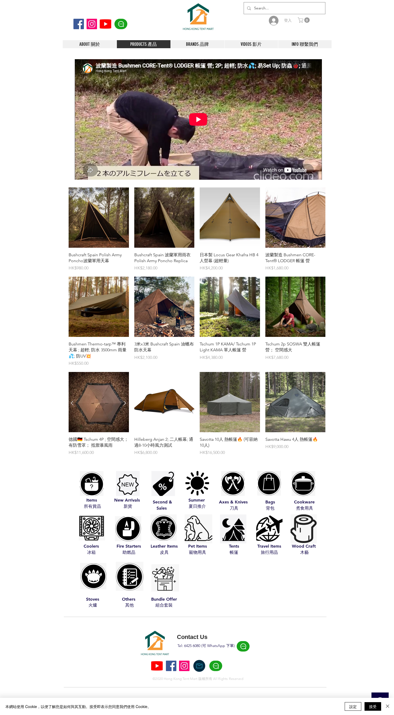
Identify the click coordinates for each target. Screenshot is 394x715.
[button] (304, 20)
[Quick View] (99, 217)
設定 (353, 706)
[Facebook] (78, 24)
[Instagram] (92, 24)
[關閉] (387, 706)
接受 (373, 706)
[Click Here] (120, 24)
